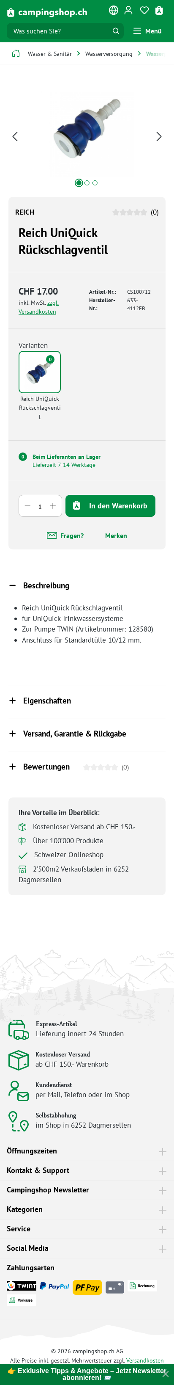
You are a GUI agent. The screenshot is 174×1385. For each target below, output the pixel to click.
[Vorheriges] (14, 135)
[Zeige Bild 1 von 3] (79, 182)
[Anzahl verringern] (27, 506)
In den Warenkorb (117, 505)
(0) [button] (154, 212)
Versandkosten (145, 1360)
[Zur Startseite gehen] (47, 12)
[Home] (15, 54)
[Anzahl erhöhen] (53, 506)
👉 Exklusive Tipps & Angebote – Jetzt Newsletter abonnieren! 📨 (87, 1374)
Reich (24, 212)
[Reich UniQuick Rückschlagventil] (86, 129)
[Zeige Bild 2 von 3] (87, 182)
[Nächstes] (159, 135)
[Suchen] (116, 31)
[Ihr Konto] (128, 9)
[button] (87, 586)
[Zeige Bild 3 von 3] (95, 182)
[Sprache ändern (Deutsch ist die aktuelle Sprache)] (114, 12)
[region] (87, 135)
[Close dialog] (165, 1374)
